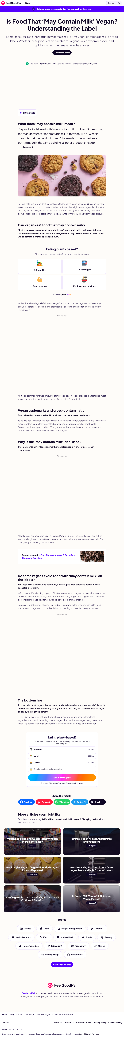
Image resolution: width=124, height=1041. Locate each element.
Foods (89, 937)
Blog (27, 3)
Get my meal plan (62, 777)
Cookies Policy (115, 1022)
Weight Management (71, 928)
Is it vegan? (56, 946)
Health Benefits (23, 937)
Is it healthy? (67, 937)
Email (97, 802)
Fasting (108, 937)
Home (4, 1014)
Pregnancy (80, 946)
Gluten (101, 946)
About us (58, 1022)
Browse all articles (62, 964)
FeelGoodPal (28, 993)
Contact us (69, 1022)
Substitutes (77, 954)
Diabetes (99, 928)
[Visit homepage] (62, 985)
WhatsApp (64, 802)
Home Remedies (31, 946)
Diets (46, 928)
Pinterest (46, 802)
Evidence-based (63, 52)
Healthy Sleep (51, 954)
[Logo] (10, 3)
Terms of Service (84, 1022)
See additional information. (90, 1034)
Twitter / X (81, 802)
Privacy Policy (99, 1022)
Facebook (28, 802)
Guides (27, 928)
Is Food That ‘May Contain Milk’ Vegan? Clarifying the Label (62, 3)
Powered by (62, 294)
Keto (45, 937)
